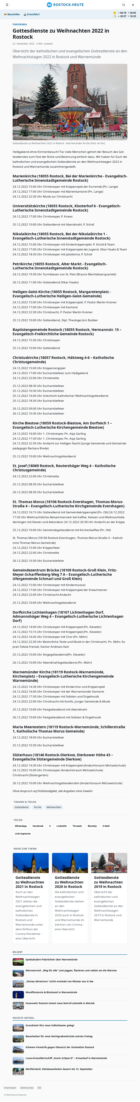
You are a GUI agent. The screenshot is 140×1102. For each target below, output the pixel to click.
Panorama (20, 24)
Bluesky (92, 826)
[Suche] (123, 5)
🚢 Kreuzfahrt (32, 14)
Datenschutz (27, 1087)
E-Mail (106, 826)
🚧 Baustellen (12, 14)
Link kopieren (23, 833)
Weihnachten (54, 807)
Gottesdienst (22, 807)
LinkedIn (62, 826)
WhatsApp (21, 826)
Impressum (10, 1087)
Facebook (38, 826)
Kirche (37, 807)
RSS (39, 1087)
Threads (77, 826)
